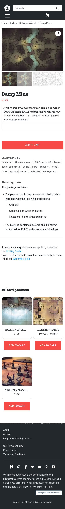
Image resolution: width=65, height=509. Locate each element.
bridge (26, 166)
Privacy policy (10, 450)
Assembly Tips (21, 258)
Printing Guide (13, 251)
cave (34, 166)
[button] (58, 33)
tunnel (24, 171)
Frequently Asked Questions (17, 438)
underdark (35, 171)
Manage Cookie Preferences (49, 493)
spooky (14, 171)
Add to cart (32, 145)
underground (49, 171)
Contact (7, 434)
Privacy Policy (28, 486)
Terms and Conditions (14, 454)
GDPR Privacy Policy (13, 446)
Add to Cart (48, 345)
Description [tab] (11, 182)
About (6, 430)
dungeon (44, 166)
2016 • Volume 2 (43, 162)
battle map (14, 166)
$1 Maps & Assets (23, 162)
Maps (57, 162)
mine (54, 166)
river (5, 171)
